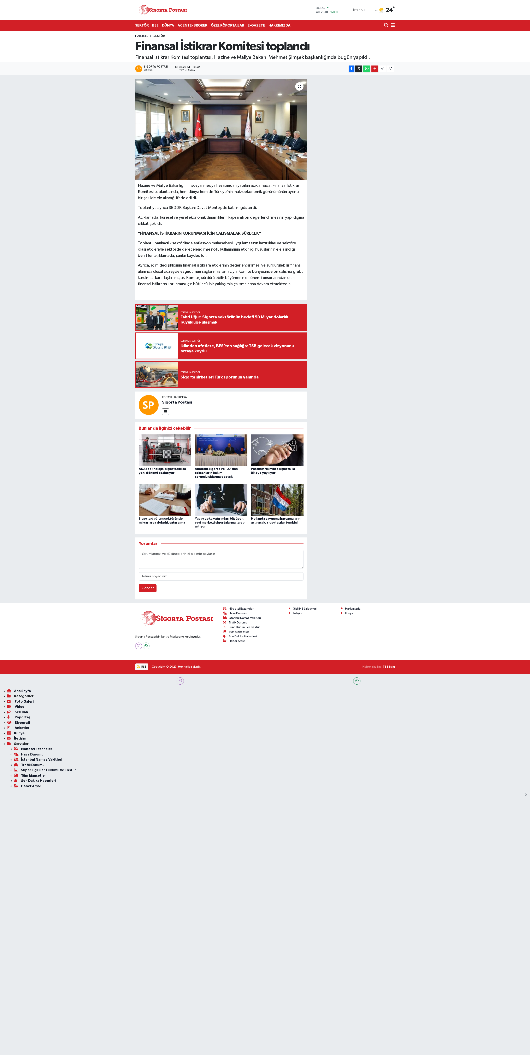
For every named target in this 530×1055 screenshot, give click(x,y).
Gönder (148, 588)
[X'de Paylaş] (358, 68)
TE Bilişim (389, 666)
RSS (143, 666)
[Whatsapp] (146, 646)
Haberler (141, 36)
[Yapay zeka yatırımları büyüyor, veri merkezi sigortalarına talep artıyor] (221, 500)
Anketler (21, 728)
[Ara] (386, 25)
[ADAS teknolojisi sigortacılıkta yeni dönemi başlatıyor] (165, 450)
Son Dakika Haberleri (243, 636)
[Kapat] (527, 795)
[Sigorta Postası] (162, 10)
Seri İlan (21, 712)
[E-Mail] (165, 411)
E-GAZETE (256, 25)
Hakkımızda (352, 608)
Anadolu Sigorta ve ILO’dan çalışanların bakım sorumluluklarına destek (216, 472)
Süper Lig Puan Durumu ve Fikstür (48, 770)
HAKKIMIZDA (279, 25)
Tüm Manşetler (239, 631)
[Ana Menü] (392, 25)
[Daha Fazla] (374, 68)
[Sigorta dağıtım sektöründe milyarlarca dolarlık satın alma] (165, 500)
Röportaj (22, 717)
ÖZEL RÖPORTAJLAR (227, 25)
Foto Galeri (24, 701)
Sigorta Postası (177, 402)
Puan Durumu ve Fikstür (244, 627)
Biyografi (22, 722)
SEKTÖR (142, 25)
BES (155, 25)
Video (19, 706)
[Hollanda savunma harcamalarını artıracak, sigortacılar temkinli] (277, 500)
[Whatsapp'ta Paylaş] (366, 68)
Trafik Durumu (238, 622)
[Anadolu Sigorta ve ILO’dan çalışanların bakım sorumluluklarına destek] (221, 450)
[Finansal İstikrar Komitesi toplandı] (221, 129)
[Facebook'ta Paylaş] (351, 68)
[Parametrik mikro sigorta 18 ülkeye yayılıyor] (277, 450)
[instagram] (180, 681)
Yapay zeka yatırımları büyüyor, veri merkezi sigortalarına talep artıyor (220, 522)
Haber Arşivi (237, 641)
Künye (349, 613)
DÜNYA (168, 25)
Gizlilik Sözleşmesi (305, 608)
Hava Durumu (238, 613)
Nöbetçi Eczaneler (241, 608)
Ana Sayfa (22, 691)
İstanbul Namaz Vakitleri (245, 618)
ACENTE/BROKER (192, 25)
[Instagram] (138, 646)
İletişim (297, 613)
